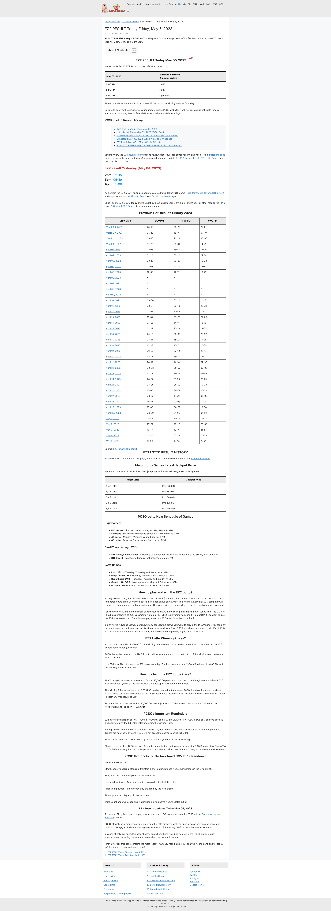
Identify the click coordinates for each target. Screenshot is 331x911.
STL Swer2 (218, 193)
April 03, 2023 (113, 261)
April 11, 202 (112, 306)
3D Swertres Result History (160, 880)
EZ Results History (133, 154)
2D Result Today (130, 21)
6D (189, 4)
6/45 (202, 4)
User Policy (109, 876)
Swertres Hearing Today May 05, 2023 (136, 129)
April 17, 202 (112, 339)
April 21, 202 (112, 362)
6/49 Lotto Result (161, 196)
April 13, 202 (112, 317)
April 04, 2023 (113, 266)
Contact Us (109, 885)
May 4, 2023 (112, 435)
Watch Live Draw (155, 893)
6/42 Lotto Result (137, 196)
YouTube (109, 817)
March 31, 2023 (114, 244)
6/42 (195, 4)
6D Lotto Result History (158, 889)
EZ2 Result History (200, 458)
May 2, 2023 (112, 424)
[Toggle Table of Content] (133, 50)
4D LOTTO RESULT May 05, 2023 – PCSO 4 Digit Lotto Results (149, 145)
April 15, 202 (112, 328)
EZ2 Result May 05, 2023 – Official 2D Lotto (139, 142)
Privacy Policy (110, 880)
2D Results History (156, 876)
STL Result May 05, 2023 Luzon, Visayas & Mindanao (144, 139)
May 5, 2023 (112, 441)
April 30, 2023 (113, 413)
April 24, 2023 (113, 379)
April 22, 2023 (113, 368)
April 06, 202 (112, 278)
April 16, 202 (112, 334)
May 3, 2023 (112, 429)
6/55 (215, 4)
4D (184, 4)
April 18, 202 (112, 345)
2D (179, 4)
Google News (197, 885)
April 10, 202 (112, 300)
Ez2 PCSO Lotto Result (125, 449)
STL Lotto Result (209, 158)
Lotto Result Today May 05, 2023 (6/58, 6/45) (140, 132)
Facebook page (210, 814)
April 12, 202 (112, 311)
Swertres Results (153, 4)
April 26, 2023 (113, 390)
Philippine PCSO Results (123, 206)
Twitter (193, 875)
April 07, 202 (112, 283)
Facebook (195, 871)
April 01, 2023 (113, 249)
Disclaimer (108, 889)
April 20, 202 (112, 356)
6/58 (221, 4)
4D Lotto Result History (158, 885)
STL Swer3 (205, 193)
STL (128, 12)
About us (108, 871)
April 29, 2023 (113, 407)
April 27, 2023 (113, 396)
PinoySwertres (112, 21)
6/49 (208, 4)
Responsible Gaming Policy (117, 893)
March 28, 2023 (114, 227)
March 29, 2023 (114, 233)
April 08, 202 (112, 289)
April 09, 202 (112, 294)
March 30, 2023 (114, 238)
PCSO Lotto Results (156, 871)
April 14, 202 (112, 323)
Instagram (195, 878)
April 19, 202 (112, 351)
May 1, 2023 (112, 418)
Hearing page (218, 154)
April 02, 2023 (113, 255)
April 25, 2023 (113, 384)
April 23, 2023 (113, 373)
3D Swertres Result (189, 158)
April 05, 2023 (113, 272)
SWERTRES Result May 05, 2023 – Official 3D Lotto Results (147, 135)
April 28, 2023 (113, 401)
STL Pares (192, 193)
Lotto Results (170, 4)
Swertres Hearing (135, 4)
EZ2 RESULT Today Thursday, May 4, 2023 (127, 852)
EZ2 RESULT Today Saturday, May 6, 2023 (126, 855)
